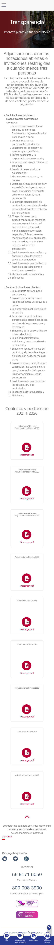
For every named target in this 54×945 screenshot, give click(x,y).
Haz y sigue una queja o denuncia (20, 941)
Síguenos (7, 836)
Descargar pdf (27, 455)
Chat (6, 940)
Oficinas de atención (47, 941)
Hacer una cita (33, 940)
